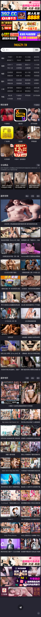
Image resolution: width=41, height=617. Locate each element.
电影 (2, 74)
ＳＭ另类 (36, 68)
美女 (27, 196)
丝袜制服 (19, 68)
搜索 (36, 50)
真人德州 (19, 57)
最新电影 (4, 378)
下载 (38, 165)
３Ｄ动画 (36, 65)
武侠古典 (36, 88)
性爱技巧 (36, 91)
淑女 (32, 378)
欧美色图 (27, 80)
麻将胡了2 (10, 60)
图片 (2, 81)
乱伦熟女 (27, 76)
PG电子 (10, 57)
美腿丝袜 (10, 83)
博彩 (2, 58)
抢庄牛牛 (36, 60)
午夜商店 (19, 95)
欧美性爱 (36, 72)
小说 (2, 89)
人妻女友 (27, 88)
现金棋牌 (27, 60)
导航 (2, 97)
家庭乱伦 (19, 88)
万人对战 (27, 57)
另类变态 (36, 76)
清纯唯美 (19, 83)
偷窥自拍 (10, 80)
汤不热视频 (36, 95)
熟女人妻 (10, 68)
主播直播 (27, 68)
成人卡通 (27, 72)
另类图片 (36, 83)
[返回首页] (38, 613)
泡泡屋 (19, 99)
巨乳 (32, 196)
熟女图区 (27, 83)
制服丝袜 (10, 76)
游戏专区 (36, 57)
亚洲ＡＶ (10, 65)
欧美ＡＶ (27, 65)
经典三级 (19, 76)
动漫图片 (36, 80)
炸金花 (19, 60)
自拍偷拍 (19, 65)
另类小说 (19, 91)
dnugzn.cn (20, 45)
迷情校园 (10, 91)
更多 (38, 196)
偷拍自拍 (19, 72)
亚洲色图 (19, 80)
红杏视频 (10, 99)
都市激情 (10, 88)
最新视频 (4, 196)
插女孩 (10, 95)
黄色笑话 (27, 91)
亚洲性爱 (10, 72)
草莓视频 (27, 95)
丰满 (27, 378)
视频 (2, 66)
